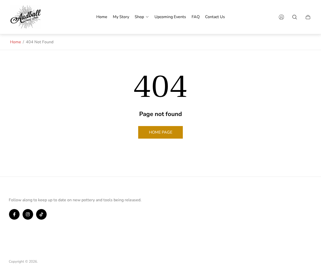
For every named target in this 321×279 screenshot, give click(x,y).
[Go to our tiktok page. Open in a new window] (41, 214)
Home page (160, 132)
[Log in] (281, 17)
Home (15, 42)
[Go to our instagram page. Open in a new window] (27, 214)
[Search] (294, 17)
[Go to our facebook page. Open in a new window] (14, 214)
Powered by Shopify (54, 261)
